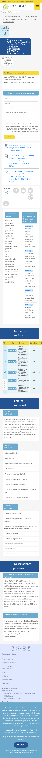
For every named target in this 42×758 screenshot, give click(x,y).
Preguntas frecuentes (9, 663)
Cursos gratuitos (7, 659)
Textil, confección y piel (12, 17)
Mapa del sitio (7, 680)
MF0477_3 (12, 380)
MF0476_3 (12, 372)
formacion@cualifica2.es (12, 688)
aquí (35, 733)
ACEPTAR (21, 745)
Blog (3, 672)
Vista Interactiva (15, 12)
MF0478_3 (12, 389)
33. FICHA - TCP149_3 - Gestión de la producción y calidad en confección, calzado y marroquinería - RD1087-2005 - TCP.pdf (21, 177)
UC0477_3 (29, 290)
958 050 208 (7, 701)
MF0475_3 (12, 362)
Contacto (5, 676)
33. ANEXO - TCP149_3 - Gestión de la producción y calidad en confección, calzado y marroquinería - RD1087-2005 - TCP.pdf (21, 161)
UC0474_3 (29, 226)
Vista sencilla (5, 12)
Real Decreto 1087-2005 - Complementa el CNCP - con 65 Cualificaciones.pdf (20, 148)
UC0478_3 (29, 305)
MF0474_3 (12, 350)
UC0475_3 (29, 251)
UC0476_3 (29, 271)
